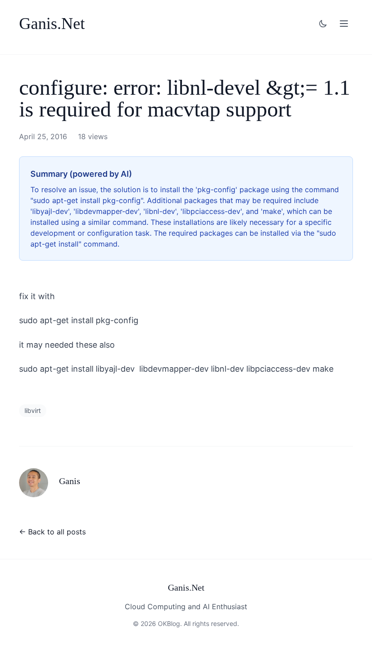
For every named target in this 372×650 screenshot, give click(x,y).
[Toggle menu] (344, 24)
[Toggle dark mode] (323, 23)
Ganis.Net (52, 24)
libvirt (32, 410)
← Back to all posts (52, 531)
